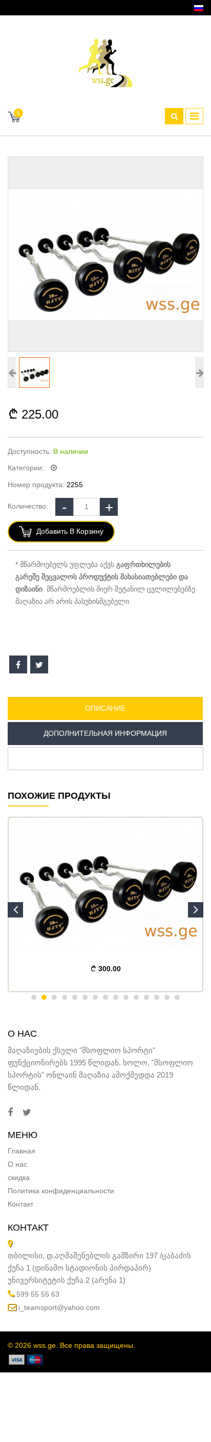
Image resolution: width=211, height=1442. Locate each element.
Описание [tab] (105, 708)
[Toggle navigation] (194, 116)
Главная (21, 1151)
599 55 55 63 (37, 1294)
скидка (19, 1177)
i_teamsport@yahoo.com (59, 1307)
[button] (34, 997)
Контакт (20, 1204)
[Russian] (198, 8)
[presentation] (15, 909)
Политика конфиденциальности (61, 1191)
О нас (17, 1164)
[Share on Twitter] (39, 664)
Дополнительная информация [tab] (105, 733)
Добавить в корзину (68, 531)
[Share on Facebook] (18, 664)
